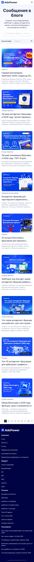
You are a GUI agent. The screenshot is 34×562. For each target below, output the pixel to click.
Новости (17, 41)
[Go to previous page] (2, 421)
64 (28, 421)
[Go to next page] (32, 421)
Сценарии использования (10, 193)
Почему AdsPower (7, 110)
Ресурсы (4, 234)
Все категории (6, 41)
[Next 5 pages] (25, 421)
